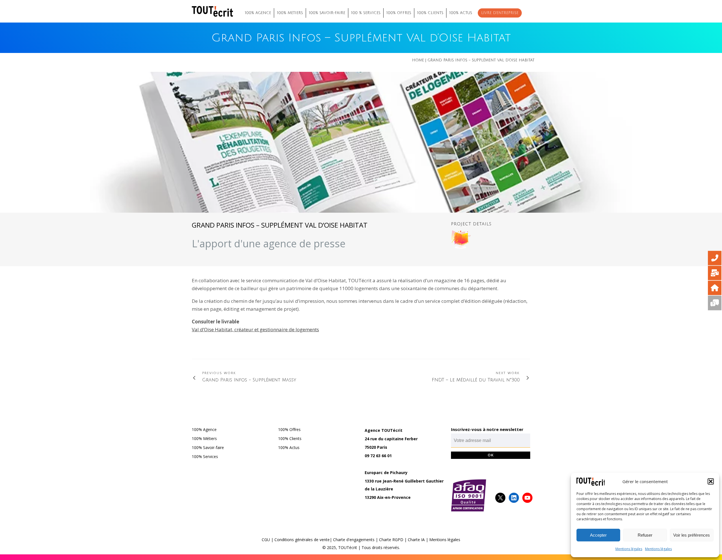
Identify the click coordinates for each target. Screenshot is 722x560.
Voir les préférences (691, 535)
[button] (711, 481)
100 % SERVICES (365, 13)
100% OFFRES (398, 13)
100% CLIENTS (430, 13)
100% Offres (289, 429)
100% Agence (204, 429)
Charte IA (416, 539)
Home (418, 60)
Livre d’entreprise (499, 13)
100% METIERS (290, 13)
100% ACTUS (460, 13)
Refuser (645, 535)
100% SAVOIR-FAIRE (327, 13)
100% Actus (289, 447)
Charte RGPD (391, 539)
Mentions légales (628, 548)
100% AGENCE (258, 13)
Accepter (598, 535)
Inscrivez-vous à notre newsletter (487, 429)
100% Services (205, 456)
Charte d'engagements (354, 539)
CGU (266, 539)
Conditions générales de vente (302, 539)
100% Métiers (204, 438)
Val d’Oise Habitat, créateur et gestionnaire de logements (255, 329)
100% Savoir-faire (208, 447)
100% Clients (289, 438)
